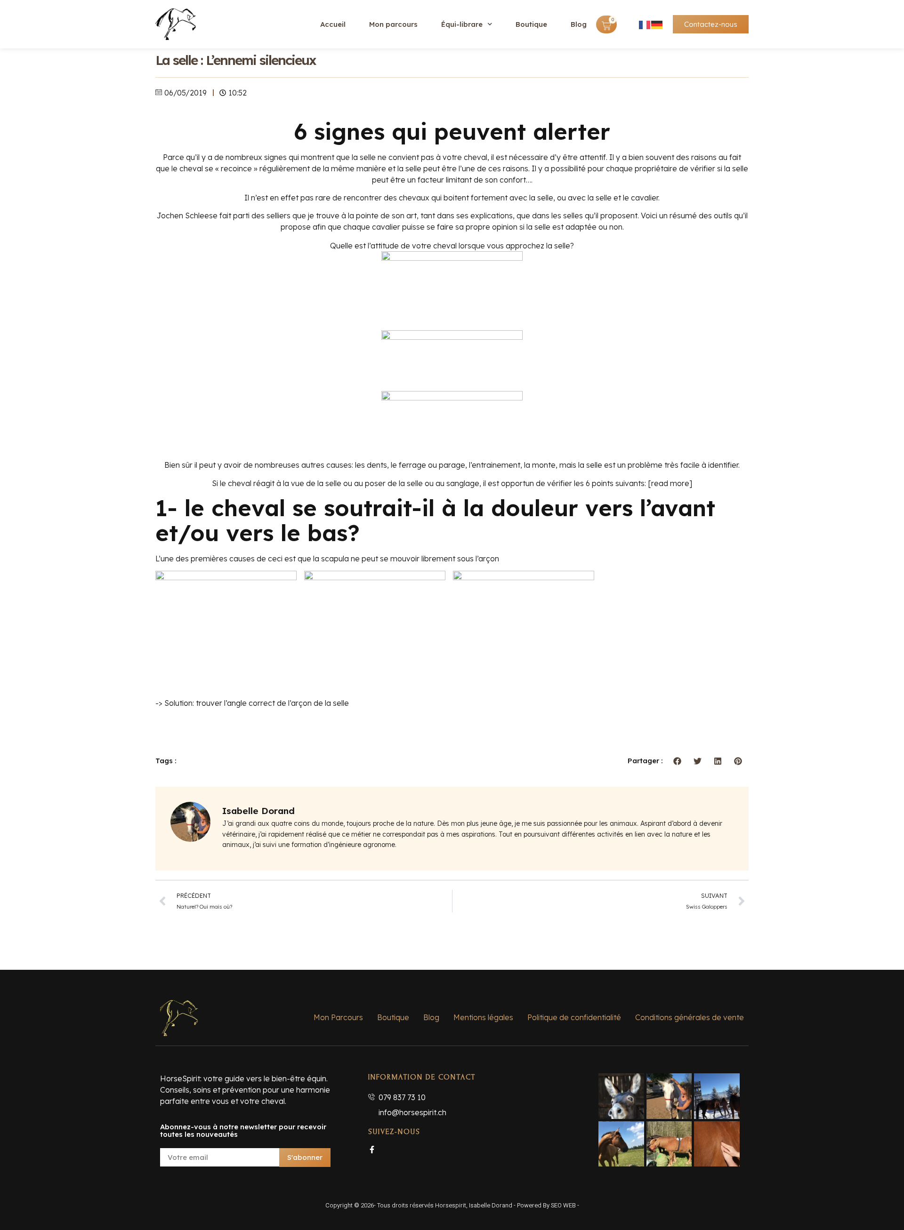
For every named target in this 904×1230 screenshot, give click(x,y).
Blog (579, 24)
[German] (657, 24)
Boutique (531, 24)
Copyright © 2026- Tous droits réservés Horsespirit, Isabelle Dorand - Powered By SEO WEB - (452, 1205)
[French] (645, 24)
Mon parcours (393, 24)
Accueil (333, 24)
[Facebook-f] (372, 1149)
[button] (678, 761)
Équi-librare (462, 24)
